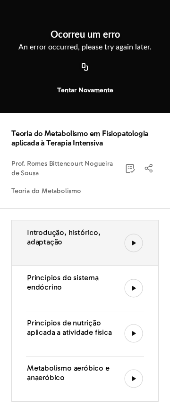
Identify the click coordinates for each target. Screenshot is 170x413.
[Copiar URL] (85, 67)
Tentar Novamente (85, 90)
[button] (149, 168)
